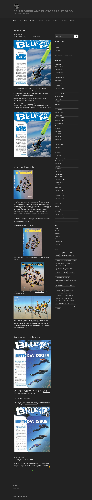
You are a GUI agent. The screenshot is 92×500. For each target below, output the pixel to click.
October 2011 (58, 123)
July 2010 (57, 163)
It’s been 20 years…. (60, 45)
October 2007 (58, 201)
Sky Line (58, 298)
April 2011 (57, 139)
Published (40, 20)
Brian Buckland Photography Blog (43, 11)
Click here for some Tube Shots (28, 105)
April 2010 (57, 171)
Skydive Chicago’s (29, 463)
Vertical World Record (61, 303)
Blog (20, 20)
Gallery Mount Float (72, 275)
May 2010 (57, 168)
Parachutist (17, 465)
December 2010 (59, 150)
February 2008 (58, 190)
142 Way (71, 252)
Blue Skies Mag (30, 98)
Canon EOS (58, 265)
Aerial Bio (32, 20)
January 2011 (58, 147)
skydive (70, 288)
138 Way (65, 252)
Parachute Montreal (69, 285)
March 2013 (58, 80)
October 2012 (58, 91)
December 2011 (59, 117)
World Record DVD (60, 306)
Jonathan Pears (59, 282)
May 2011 (57, 136)
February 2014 (58, 67)
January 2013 (58, 83)
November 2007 (59, 198)
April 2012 (57, 107)
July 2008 (57, 185)
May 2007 (57, 206)
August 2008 (58, 182)
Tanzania (66, 300)
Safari (64, 288)
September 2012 (59, 93)
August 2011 (58, 128)
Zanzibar (58, 308)
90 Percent (31, 225)
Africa (57, 255)
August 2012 (58, 96)
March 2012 (58, 109)
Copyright (72, 20)
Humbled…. (57, 47)
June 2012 (57, 101)
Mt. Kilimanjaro (59, 285)
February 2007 (58, 214)
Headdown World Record (62, 280)
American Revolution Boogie (67, 255)
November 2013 (59, 72)
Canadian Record (60, 263)
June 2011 (57, 134)
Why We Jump (71, 303)
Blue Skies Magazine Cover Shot (27, 37)
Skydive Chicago (70, 290)
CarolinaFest (46, 392)
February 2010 (58, 176)
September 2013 (59, 77)
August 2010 (58, 160)
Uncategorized (16, 488)
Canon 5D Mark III (70, 263)
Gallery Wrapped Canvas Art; (62, 277)
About (25, 20)
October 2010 (58, 155)
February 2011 (58, 144)
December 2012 (59, 85)
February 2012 (58, 112)
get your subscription (44, 107)
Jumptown (30, 104)
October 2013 (58, 75)
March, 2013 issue (43, 257)
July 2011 (57, 131)
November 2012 (59, 88)
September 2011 (59, 125)
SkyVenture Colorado (67, 298)
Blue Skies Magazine (69, 258)
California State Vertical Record (63, 260)
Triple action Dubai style (23, 167)
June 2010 (57, 166)
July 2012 (57, 99)
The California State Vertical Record (63, 55)
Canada (74, 260)
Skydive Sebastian (68, 295)
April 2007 (57, 209)
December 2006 (59, 217)
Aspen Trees (59, 258)
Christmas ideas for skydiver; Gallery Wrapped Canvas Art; (64, 269)
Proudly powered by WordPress (20, 496)
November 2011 (59, 120)
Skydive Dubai (59, 293)
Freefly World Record (61, 275)
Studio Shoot (59, 300)
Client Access (63, 20)
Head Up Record (73, 280)
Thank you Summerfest (23, 460)
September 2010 (59, 158)
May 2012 (57, 104)
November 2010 (59, 152)
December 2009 (59, 179)
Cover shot (58, 272)
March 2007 (58, 211)
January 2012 (58, 115)
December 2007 (59, 195)
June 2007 (57, 203)
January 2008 (58, 193)
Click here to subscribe (31, 404)
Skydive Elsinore (68, 293)
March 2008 (58, 187)
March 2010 (58, 174)
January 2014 (58, 69)
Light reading (58, 50)
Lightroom (67, 282)
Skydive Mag (59, 295)
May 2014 (57, 64)
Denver (65, 272)
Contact (55, 20)
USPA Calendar (73, 300)
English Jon (71, 272)
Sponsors (48, 20)
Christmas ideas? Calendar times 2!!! (63, 53)
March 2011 (58, 142)
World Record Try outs (72, 306)
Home (14, 20)
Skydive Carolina (60, 290)
